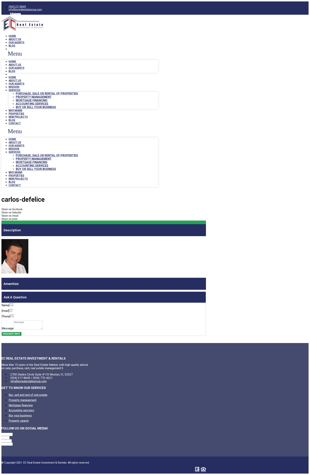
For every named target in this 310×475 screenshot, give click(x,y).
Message (8, 328)
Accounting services (32, 103)
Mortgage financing (31, 100)
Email (5, 311)
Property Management (34, 97)
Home (12, 36)
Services (14, 90)
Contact (15, 123)
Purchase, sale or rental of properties (47, 93)
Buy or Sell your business (36, 107)
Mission (14, 87)
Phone (6, 316)
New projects (18, 116)
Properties (16, 113)
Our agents (16, 42)
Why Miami (15, 110)
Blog (12, 45)
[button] (79, 53)
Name (5, 305)
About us (15, 39)
